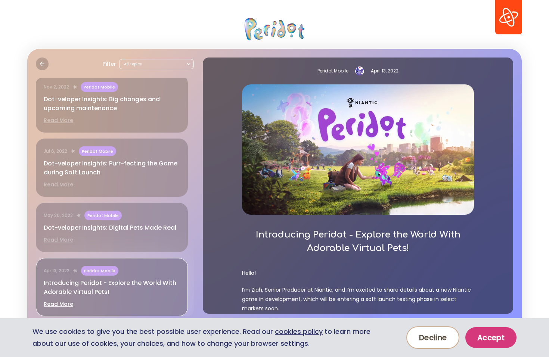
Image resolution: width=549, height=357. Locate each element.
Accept (491, 337)
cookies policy (299, 331)
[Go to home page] (274, 29)
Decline (433, 337)
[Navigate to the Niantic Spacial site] (508, 17)
